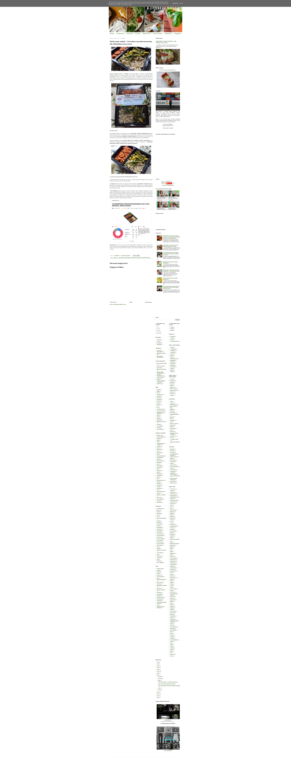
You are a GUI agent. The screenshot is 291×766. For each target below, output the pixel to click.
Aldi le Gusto (172, 503)
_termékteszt (172, 350)
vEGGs (171, 656)
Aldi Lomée (172, 498)
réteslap (158, 548)
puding (158, 481)
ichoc (171, 652)
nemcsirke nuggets (160, 409)
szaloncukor (159, 488)
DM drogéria (172, 412)
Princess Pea (172, 596)
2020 (158, 673)
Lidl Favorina (172, 561)
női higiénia (172, 365)
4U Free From (173, 489)
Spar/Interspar (173, 436)
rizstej (158, 546)
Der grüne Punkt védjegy (162, 363)
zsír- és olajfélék (160, 562)
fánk (158, 454)
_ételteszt (115, 257)
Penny (171, 430)
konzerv (158, 402)
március (159, 689)
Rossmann (172, 431)
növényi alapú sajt (160, 410)
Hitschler (172, 546)
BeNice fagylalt (173, 510)
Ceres (171, 521)
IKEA (171, 418)
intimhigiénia (172, 360)
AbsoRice (172, 490)
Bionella (171, 513)
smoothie (158, 424)
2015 (158, 697)
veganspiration (160, 599)
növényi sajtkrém (160, 535)
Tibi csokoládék (173, 630)
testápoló (172, 370)
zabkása (158, 493)
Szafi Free (172, 617)
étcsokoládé (159, 502)
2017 (158, 694)
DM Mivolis (172, 336)
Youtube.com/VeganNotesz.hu (168, 185)
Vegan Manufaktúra (174, 639)
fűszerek (158, 511)
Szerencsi (172, 625)
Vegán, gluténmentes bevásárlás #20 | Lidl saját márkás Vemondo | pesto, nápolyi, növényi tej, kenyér (171, 287)
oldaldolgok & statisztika (162, 585)
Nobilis (171, 590)
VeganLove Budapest (174, 466)
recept (158, 341)
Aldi (171, 401)
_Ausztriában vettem (174, 439)
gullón (171, 651)
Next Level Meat (173, 589)
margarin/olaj (159, 527)
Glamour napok (160, 568)
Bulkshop (172, 409)
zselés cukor (159, 497)
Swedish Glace (173, 616)
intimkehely (172, 362)
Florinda (172, 384)
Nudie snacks (172, 592)
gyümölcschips (160, 457)
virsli (158, 559)
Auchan (171, 403)
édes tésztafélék (160, 429)
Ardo (171, 508)
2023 (158, 667)
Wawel (171, 646)
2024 (158, 665)
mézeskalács (159, 473)
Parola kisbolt (173, 428)
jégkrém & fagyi (160, 460)
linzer (158, 469)
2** (157, 328)
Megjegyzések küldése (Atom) (120, 304)
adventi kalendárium (161, 437)
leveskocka (159, 522)
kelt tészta (159, 401)
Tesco (171, 437)
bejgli (158, 440)
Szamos (171, 623)
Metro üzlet (172, 425)
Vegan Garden (173, 465)
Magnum (172, 579)
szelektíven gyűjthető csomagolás (161, 381)
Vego (171, 643)
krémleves (159, 404)
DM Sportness (173, 524)
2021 (158, 671)
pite (157, 478)
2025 (158, 664)
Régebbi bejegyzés (148, 302)
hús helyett (159, 399)
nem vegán (159, 583)
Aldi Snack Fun (173, 502)
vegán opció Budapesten (175, 475)
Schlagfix (172, 608)
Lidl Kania (172, 566)
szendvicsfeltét (159, 552)
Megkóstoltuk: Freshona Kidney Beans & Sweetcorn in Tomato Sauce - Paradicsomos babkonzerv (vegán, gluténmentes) (171, 237)
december (160, 676)
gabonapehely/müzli (161, 456)
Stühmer (172, 614)
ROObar (172, 601)
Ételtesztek (130, 33)
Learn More (175, 3)
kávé (158, 516)
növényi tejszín (160, 542)
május (159, 688)
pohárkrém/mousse (160, 480)
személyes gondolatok (161, 589)
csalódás (158, 570)
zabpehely (159, 560)
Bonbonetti (172, 518)
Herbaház (172, 417)
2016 (158, 695)
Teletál (132, 241)
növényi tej (159, 537)
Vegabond (172, 638)
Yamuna (172, 395)
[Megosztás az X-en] (136, 255)
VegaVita (172, 636)
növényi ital (159, 532)
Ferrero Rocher (173, 531)
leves (158, 407)
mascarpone (159, 470)
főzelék (158, 391)
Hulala (171, 548)
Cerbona (172, 519)
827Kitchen (172, 449)
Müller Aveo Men (173, 388)
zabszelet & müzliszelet (161, 494)
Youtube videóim (157, 33)
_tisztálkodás (172, 352)
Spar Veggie (172, 612)
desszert (158, 447)
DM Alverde (172, 380)
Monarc (171, 584)
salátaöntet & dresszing (161, 421)
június (159, 680)
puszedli (158, 483)
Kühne (171, 555)
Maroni (171, 580)
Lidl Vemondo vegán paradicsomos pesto (167, 70)
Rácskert (172, 458)
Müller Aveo (172, 387)
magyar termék (160, 582)
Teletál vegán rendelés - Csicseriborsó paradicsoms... (168, 682)
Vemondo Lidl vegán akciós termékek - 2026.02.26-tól (170, 278)
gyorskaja (159, 396)
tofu (157, 554)
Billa (171, 407)
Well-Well (172, 648)
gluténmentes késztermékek (131, 257)
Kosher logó (159, 367)
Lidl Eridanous (173, 559)
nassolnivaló (159, 475)
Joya (171, 550)
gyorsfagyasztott (160, 394)
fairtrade (158, 379)
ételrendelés (121, 257)
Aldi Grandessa (173, 495)
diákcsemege (159, 449)
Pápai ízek (172, 598)
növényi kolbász (160, 534)
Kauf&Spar (172, 420)
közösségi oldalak (160, 576)
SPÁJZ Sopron (173, 460)
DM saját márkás (173, 526)
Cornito (171, 523)
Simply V (172, 609)
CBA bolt (172, 411)
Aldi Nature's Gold (174, 500)
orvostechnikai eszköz (174, 341)
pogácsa (158, 416)
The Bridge (172, 628)
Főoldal (112, 33)
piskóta (158, 415)
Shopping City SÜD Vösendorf (174, 434)
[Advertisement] (168, 166)
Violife (171, 644)
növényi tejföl (159, 540)
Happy (171, 542)
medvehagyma (159, 530)
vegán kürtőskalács (160, 491)
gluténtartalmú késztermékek (160, 356)
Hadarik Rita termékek (174, 539)
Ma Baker (172, 576)
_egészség (172, 338)
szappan (171, 368)
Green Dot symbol (160, 366)
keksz (158, 464)
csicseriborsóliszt (160, 508)
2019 (158, 675)
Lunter (171, 574)
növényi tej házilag (160, 538)
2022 (158, 669)
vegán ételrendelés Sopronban (144, 257)
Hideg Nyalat (172, 545)
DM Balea (172, 382)
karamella (159, 462)
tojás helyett (159, 556)
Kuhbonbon (172, 553)
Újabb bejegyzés (113, 302)
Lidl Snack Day (173, 567)
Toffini (171, 631)
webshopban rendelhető (175, 442)
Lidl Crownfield (173, 558)
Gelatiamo (172, 536)
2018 (158, 692)
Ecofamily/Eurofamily (174, 414)
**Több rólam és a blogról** (167, 128)
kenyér (158, 515)
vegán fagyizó (172, 471)
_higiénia (172, 347)
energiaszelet (159, 452)
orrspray (172, 339)
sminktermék (172, 366)
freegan (158, 573)
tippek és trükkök (160, 597)
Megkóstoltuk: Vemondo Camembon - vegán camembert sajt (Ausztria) (166, 41)
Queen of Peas (173, 599)
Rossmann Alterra (173, 390)
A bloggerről (177, 33)
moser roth (172, 654)
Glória (171, 537)
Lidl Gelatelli (172, 564)
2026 (158, 662)
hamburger (159, 397)
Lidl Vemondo (173, 571)
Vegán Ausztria (146, 33)
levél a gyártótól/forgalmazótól (161, 579)
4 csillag (171, 328)
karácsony (159, 575)
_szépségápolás (173, 349)
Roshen (171, 604)
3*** (118, 257)
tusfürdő (172, 371)
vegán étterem (173, 481)
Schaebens (172, 392)
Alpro (171, 506)
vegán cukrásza (173, 469)
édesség (158, 500)
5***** (158, 333)
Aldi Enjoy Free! (173, 493)
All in (171, 505)
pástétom (158, 418)
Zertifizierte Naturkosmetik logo (161, 375)
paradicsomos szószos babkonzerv (161, 413)
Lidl (171, 422)
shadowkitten (169, 750)
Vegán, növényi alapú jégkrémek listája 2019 (166, 683)
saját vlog (159, 588)
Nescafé (171, 585)
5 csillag (171, 330)
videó (158, 605)
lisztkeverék (159, 524)
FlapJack (172, 532)
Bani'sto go (172, 450)
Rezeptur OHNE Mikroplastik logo (160, 372)
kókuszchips (159, 467)
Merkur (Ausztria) (173, 423)
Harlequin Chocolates (174, 543)
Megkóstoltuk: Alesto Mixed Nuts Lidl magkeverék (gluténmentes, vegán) (170, 246)
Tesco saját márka (173, 627)
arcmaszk (172, 353)
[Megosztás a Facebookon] (137, 255)
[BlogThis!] (134, 255)
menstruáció (172, 363)
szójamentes (159, 592)
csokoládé (159, 446)
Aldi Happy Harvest (174, 497)
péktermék (159, 420)
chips (158, 441)
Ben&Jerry (172, 511)
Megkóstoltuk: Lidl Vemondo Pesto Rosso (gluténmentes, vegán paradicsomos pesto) (171, 270)
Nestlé (171, 587)
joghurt (158, 459)
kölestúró (159, 521)
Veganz (171, 641)
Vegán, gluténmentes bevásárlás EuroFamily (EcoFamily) (169, 685)
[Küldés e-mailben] (133, 255)
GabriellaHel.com (168, 720)
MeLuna (172, 385)
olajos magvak (159, 545)
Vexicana (172, 468)
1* (157, 327)
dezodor (171, 357)
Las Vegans (172, 452)
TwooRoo (172, 635)
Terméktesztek (120, 33)
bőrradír (172, 355)
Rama (171, 603)
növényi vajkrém (160, 543)
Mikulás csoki (159, 435)
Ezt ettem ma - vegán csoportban (126, 78)
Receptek (137, 33)
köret (158, 406)
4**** (158, 332)
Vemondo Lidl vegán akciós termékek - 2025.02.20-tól (170, 262)
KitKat (171, 551)
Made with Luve (173, 577)
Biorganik (172, 516)
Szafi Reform (172, 619)
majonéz (158, 525)
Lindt (171, 572)
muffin (158, 472)
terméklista (159, 343)
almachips (159, 438)
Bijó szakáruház (173, 406)
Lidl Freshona (173, 563)
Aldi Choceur (172, 492)
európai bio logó (160, 377)
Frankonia (172, 534)
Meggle (171, 582)
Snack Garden (173, 611)
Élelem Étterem (173, 483)
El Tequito (172, 529)
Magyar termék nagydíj (161, 369)
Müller (171, 426)
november (160, 678)
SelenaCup (172, 393)
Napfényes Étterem (174, 456)
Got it (181, 3)
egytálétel (158, 389)
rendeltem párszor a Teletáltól (121, 73)
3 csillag (171, 327)
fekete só (158, 510)
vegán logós (159, 383)
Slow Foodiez (172, 461)
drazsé (158, 451)
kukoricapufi (159, 465)
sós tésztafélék (159, 426)
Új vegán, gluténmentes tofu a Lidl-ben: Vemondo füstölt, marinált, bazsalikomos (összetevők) (171, 253)
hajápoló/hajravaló (174, 358)
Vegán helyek (168, 33)
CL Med (171, 379)
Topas (171, 633)
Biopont (171, 515)
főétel (125, 257)
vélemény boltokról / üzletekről (161, 607)
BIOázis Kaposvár (173, 404)
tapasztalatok (159, 594)
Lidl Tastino (172, 569)
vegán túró (159, 557)
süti (157, 490)
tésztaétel (158, 427)
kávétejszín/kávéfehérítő (161, 518)
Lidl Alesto (172, 556)
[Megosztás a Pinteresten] (139, 255)
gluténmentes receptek (161, 353)
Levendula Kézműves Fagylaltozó (174, 454)
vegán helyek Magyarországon (173, 473)
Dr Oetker (172, 527)
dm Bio (171, 649)
